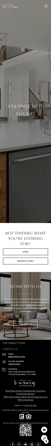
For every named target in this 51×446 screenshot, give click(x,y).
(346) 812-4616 (14, 364)
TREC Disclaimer (25, 400)
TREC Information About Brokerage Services (25, 397)
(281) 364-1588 (30, 405)
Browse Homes (25, 261)
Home (25, 252)
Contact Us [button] (25, 324)
